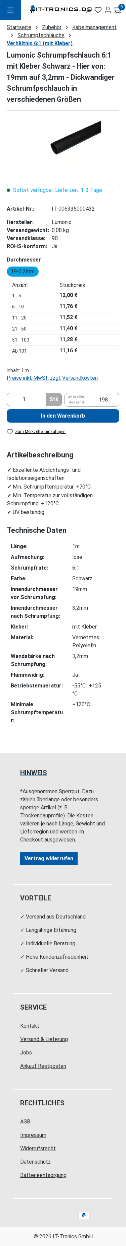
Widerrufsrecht (38, 1148)
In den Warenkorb (63, 416)
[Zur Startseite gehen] (47, 10)
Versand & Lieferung (44, 1039)
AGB (25, 1121)
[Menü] (10, 10)
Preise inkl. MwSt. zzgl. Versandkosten (52, 378)
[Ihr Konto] (108, 10)
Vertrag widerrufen (49, 858)
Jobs (26, 1052)
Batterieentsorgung (43, 1175)
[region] (63, 148)
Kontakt (29, 1026)
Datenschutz (35, 1162)
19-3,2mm (23, 271)
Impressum (33, 1135)
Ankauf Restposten (43, 1066)
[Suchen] (88, 10)
